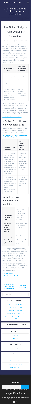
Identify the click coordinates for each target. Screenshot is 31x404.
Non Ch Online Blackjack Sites (10, 137)
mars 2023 (15, 335)
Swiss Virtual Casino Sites (15, 310)
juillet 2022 (15, 338)
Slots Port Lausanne (7, 273)
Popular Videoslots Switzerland (10, 275)
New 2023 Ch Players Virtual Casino (11, 117)
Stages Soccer (11, 2)
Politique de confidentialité (21, 389)
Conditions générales (9, 389)
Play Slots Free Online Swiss (15, 304)
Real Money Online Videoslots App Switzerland (14, 135)
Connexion (15, 358)
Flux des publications (15, 361)
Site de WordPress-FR (15, 367)
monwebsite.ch (18, 399)
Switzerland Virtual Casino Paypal (15, 313)
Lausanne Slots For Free (15, 307)
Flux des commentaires (15, 364)
